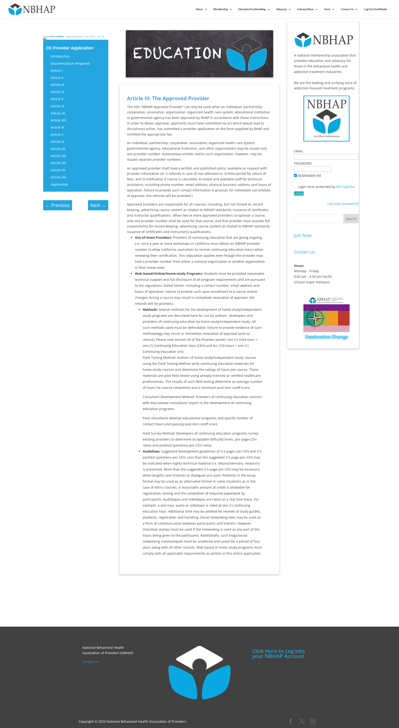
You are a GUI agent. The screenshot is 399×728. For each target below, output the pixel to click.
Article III (57, 84)
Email (298, 151)
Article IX (57, 127)
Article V (57, 99)
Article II (57, 78)
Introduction (60, 56)
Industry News (305, 9)
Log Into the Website (375, 9)
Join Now (302, 235)
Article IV (57, 92)
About (199, 9)
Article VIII (58, 120)
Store (327, 9)
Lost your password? (343, 203)
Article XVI (58, 177)
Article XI (57, 141)
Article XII (58, 149)
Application (59, 184)
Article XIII (58, 156)
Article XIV (58, 163)
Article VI (57, 106)
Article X (57, 134)
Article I (56, 70)
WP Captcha (345, 186)
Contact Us (347, 9)
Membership (220, 9)
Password (302, 163)
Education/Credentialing (252, 9)
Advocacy (281, 9)
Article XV (58, 170)
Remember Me (309, 175)
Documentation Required (70, 63)
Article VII (58, 113)
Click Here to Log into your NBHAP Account (278, 653)
